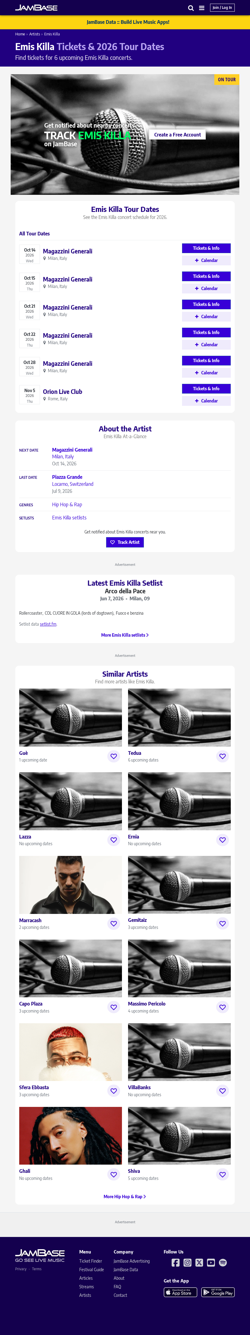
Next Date (28, 450)
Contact (120, 1295)
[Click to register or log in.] (113, 756)
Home (20, 33)
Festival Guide (91, 1269)
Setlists (26, 518)
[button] (191, 8)
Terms (36, 1269)
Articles (86, 1278)
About (119, 1278)
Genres (26, 505)
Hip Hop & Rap (67, 504)
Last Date (28, 477)
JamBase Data (126, 1269)
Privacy (21, 1269)
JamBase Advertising (132, 1261)
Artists (34, 33)
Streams (86, 1286)
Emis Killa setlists (69, 518)
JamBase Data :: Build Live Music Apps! (128, 22)
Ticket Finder (90, 1261)
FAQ (117, 1286)
